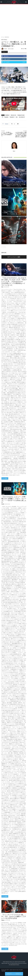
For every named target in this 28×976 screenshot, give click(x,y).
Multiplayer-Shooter (20, 115)
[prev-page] (2, 247)
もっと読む (5, 478)
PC (2, 117)
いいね (24, 56)
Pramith (2, 504)
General (14, 179)
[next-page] (5, 247)
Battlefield (7, 37)
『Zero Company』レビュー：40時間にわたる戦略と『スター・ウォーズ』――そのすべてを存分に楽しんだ (14, 212)
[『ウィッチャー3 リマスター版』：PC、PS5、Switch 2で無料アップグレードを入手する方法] (14, 230)
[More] (17, 123)
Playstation (6, 117)
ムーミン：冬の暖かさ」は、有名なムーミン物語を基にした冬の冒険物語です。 (7, 134)
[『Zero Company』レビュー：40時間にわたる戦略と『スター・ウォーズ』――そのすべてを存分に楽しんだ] (14, 202)
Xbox (17, 117)
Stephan (2, 920)
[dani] (2, 49)
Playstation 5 (12, 117)
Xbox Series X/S (22, 117)
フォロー (24, 59)
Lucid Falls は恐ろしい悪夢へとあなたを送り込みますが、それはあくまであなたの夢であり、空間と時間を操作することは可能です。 (21, 134)
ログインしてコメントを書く (14, 257)
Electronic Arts (13, 115)
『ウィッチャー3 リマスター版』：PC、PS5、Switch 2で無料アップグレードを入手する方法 (14, 241)
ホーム (2, 37)
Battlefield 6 (7, 115)
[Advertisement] (14, 20)
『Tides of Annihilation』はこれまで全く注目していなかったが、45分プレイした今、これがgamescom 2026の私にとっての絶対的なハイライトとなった (14, 184)
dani (6, 48)
